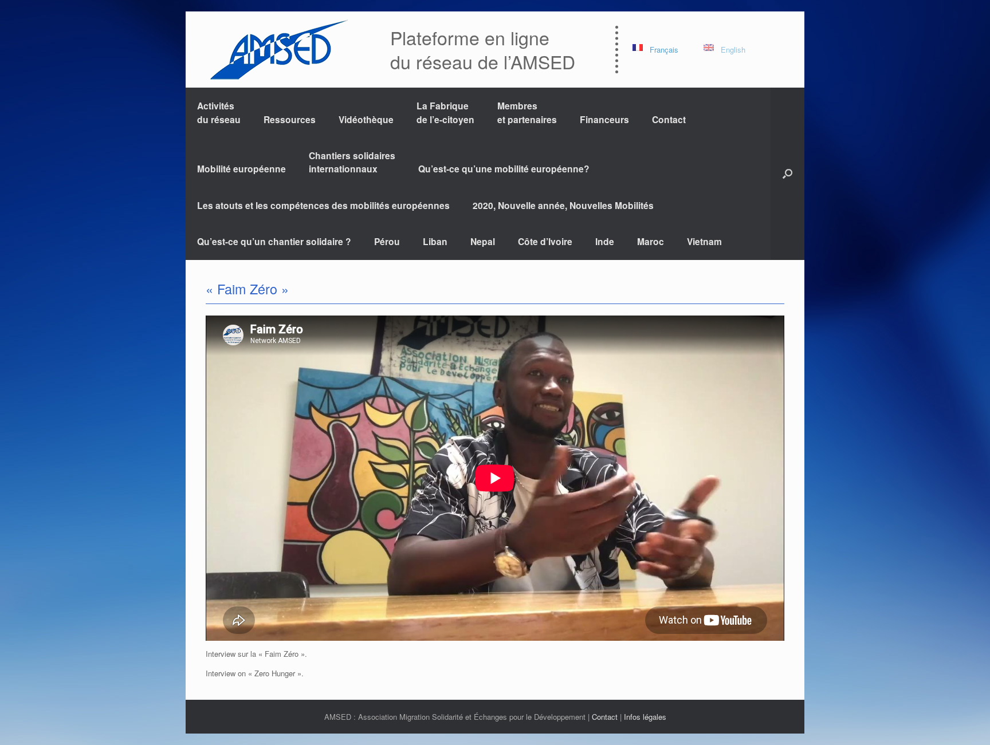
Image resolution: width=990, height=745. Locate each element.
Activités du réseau (219, 112)
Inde (604, 241)
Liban (435, 241)
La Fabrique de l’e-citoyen (445, 112)
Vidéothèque (366, 119)
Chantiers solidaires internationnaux (352, 162)
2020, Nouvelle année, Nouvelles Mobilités (563, 205)
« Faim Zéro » (247, 288)
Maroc (650, 241)
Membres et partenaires (527, 112)
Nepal (482, 241)
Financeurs (604, 119)
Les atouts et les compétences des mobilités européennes (323, 205)
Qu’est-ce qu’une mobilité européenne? (504, 168)
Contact (669, 119)
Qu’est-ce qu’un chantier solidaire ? (274, 241)
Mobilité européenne (241, 168)
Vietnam (704, 241)
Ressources (290, 119)
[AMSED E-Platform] (278, 49)
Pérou (387, 241)
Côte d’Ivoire (545, 241)
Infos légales (645, 716)
